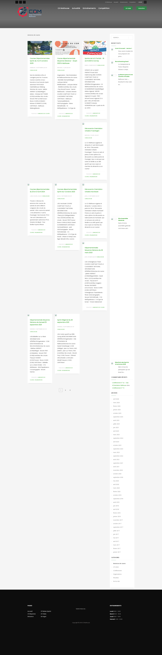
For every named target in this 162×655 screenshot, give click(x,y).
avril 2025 (116, 431)
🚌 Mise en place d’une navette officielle (125, 75)
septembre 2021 (118, 463)
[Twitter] (20, 2)
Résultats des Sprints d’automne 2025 (122, 363)
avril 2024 (116, 442)
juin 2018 (116, 506)
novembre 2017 (118, 520)
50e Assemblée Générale (123, 219)
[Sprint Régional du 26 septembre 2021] (57, 315)
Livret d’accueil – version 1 (123, 48)
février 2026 (116, 406)
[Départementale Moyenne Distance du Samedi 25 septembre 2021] (30, 315)
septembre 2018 (118, 499)
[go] (130, 38)
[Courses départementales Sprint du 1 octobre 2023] (57, 184)
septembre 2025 (118, 417)
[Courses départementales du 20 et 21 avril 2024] (30, 184)
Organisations (66, 116)
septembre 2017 (118, 527)
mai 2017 (116, 538)
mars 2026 (116, 402)
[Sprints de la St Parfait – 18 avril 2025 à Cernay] (94, 48)
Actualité (116, 2)
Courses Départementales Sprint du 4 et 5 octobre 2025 (40, 60)
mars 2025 (116, 434)
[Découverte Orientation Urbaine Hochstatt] (84, 184)
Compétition (132, 2)
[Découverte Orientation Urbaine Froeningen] (84, 123)
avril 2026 (116, 399)
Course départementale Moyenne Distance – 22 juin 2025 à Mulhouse (67, 60)
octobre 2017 (117, 523)
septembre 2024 (118, 438)
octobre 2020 (117, 474)
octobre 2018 (117, 495)
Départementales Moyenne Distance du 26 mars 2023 (94, 250)
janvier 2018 (117, 516)
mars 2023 (116, 452)
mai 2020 (116, 481)
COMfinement (117, 570)
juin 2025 (116, 427)
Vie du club (116, 581)
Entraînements (124, 2)
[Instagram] (24, 2)
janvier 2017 (117, 552)
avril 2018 (116, 509)
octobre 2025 (117, 413)
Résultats (116, 578)
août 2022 (116, 459)
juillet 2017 (116, 531)
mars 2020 (116, 488)
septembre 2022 (118, 456)
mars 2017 (116, 545)
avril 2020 (116, 484)
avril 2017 (116, 541)
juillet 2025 (116, 424)
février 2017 (116, 548)
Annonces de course (44, 113)
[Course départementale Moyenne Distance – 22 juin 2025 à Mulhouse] (67, 48)
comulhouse (33, 70)
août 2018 (116, 502)
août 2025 (116, 420)
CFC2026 (116, 567)
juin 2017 (116, 534)
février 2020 (116, 491)
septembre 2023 (118, 449)
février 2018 (116, 513)
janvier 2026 (117, 410)
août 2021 (116, 466)
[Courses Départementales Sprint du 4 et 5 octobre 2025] (40, 48)
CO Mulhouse (108, 2)
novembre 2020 (118, 470)
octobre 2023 (117, 445)
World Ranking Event (122, 61)
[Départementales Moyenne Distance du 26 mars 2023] (84, 243)
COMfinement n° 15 (118, 388)
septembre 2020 (118, 477)
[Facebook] (16, 2)
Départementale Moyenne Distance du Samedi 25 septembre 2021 (40, 322)
